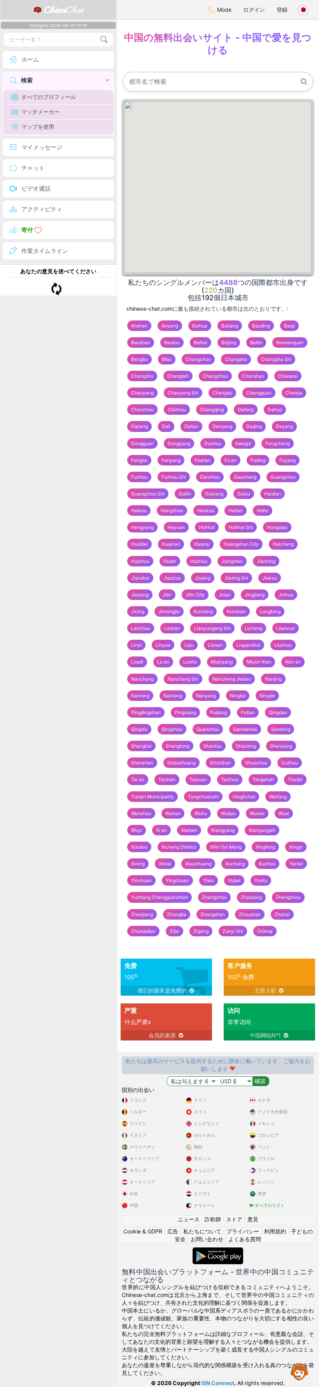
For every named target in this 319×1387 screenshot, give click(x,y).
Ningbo (237, 696)
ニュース (189, 1219)
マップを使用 (37, 126)
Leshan (172, 628)
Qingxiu (139, 729)
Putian (248, 712)
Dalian (191, 426)
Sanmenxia (245, 729)
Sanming (280, 729)
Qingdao (278, 712)
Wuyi (136, 830)
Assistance (299, 1371)
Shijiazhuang (181, 763)
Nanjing (273, 679)
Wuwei (257, 813)
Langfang (270, 611)
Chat (64, 10)
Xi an (161, 830)
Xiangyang (223, 830)
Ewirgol (243, 443)
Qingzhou (171, 729)
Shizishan (220, 763)
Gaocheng (245, 477)
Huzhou (198, 561)
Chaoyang (142, 393)
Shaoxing (246, 746)
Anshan (139, 326)
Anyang (169, 326)
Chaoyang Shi (183, 393)
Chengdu (222, 393)
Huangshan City (241, 544)
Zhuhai (282, 914)
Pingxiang (185, 712)
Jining (137, 611)
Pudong (218, 712)
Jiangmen (232, 561)
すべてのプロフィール (48, 97)
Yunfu (260, 880)
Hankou (205, 510)
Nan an (293, 662)
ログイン (254, 9)
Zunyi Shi (233, 931)
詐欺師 (213, 1219)
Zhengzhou (288, 897)
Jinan (225, 595)
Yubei (234, 880)
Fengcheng (277, 443)
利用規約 (275, 1231)
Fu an (230, 460)
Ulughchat (244, 797)
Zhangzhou (214, 897)
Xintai (165, 864)
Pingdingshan (146, 712)
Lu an (163, 662)
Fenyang (171, 460)
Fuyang (287, 460)
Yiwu (208, 880)
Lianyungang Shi (212, 628)
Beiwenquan (289, 342)
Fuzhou (139, 477)
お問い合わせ (207, 1239)
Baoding (261, 326)
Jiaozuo (172, 578)
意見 (252, 1219)
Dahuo (275, 409)
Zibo (174, 931)
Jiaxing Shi (236, 578)
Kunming (203, 611)
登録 (282, 9)
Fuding (258, 460)
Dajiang (139, 426)
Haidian (272, 494)
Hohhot (207, 527)
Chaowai (288, 376)
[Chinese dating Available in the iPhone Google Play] (218, 1251)
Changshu (142, 376)
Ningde (267, 696)
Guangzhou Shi (148, 494)
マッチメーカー (40, 111)
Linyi (136, 645)
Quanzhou (207, 729)
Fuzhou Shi (173, 477)
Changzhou (215, 376)
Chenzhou (142, 409)
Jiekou (269, 578)
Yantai (296, 864)
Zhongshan (212, 914)
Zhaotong (251, 897)
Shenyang (281, 746)
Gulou (243, 494)
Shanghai (141, 746)
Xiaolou (139, 847)
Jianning (266, 561)
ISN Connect (217, 1383)
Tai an (137, 779)
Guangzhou (283, 477)
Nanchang (142, 679)
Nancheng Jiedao (231, 679)
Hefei (262, 510)
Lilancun (285, 628)
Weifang (278, 797)
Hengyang (142, 527)
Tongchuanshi (203, 797)
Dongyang (179, 443)
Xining (138, 864)
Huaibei (139, 544)
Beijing (228, 342)
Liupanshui (248, 645)
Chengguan (259, 393)
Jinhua (286, 595)
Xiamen (189, 830)
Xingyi (296, 847)
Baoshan (140, 342)
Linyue (163, 645)
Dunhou (212, 443)
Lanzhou (140, 628)
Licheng (253, 628)
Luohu (190, 662)
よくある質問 (244, 1239)
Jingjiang (255, 595)
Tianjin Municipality (152, 797)
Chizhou (177, 409)
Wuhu (201, 813)
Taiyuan (198, 779)
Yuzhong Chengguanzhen (159, 897)
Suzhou (289, 763)
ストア (234, 1219)
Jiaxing (202, 578)
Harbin (235, 510)
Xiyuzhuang (198, 864)
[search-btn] (104, 39)
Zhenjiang (142, 914)
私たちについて (202, 1231)
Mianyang (222, 662)
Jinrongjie (169, 611)
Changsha (236, 359)
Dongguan (142, 443)
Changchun (198, 359)
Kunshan (236, 611)
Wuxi (284, 813)
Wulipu (228, 813)
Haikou (139, 510)
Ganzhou (210, 477)
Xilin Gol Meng (226, 847)
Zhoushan (250, 914)
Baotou (172, 342)
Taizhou (229, 779)
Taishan (166, 779)
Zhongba (176, 914)
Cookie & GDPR (142, 1231)
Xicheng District (178, 847)
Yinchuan (141, 880)
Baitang (229, 326)
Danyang (222, 426)
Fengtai (139, 460)
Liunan (215, 645)
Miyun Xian (259, 662)
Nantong (172, 696)
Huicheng (283, 544)
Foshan (202, 460)
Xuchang (235, 864)
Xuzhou (267, 864)
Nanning (140, 696)
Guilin (185, 494)
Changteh (178, 376)
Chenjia (294, 393)
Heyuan (176, 527)
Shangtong (177, 746)
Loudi (137, 662)
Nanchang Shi (183, 679)
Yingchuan (177, 880)
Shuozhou (256, 763)
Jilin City (195, 595)
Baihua (199, 326)
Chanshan (253, 376)
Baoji (289, 326)
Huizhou (140, 561)
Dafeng (246, 409)
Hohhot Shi (241, 527)
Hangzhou (172, 510)
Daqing (254, 426)
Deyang (284, 426)
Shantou (212, 746)
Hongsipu (277, 527)
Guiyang (214, 494)
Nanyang (206, 696)
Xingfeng (265, 847)
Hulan (169, 561)
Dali (166, 426)
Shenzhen (142, 763)
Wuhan (173, 813)
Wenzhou (141, 813)
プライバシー (242, 1231)
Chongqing (212, 409)
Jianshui (140, 578)
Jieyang (140, 595)
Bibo (167, 359)
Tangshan (263, 779)
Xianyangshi (262, 830)
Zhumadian (143, 931)
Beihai (200, 342)
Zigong (201, 931)
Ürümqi (265, 931)
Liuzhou (283, 645)
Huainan (171, 544)
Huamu (202, 544)
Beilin (256, 342)
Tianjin (295, 779)
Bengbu (139, 359)
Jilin (167, 595)
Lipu (189, 645)
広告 (172, 1231)
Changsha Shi (276, 359)
